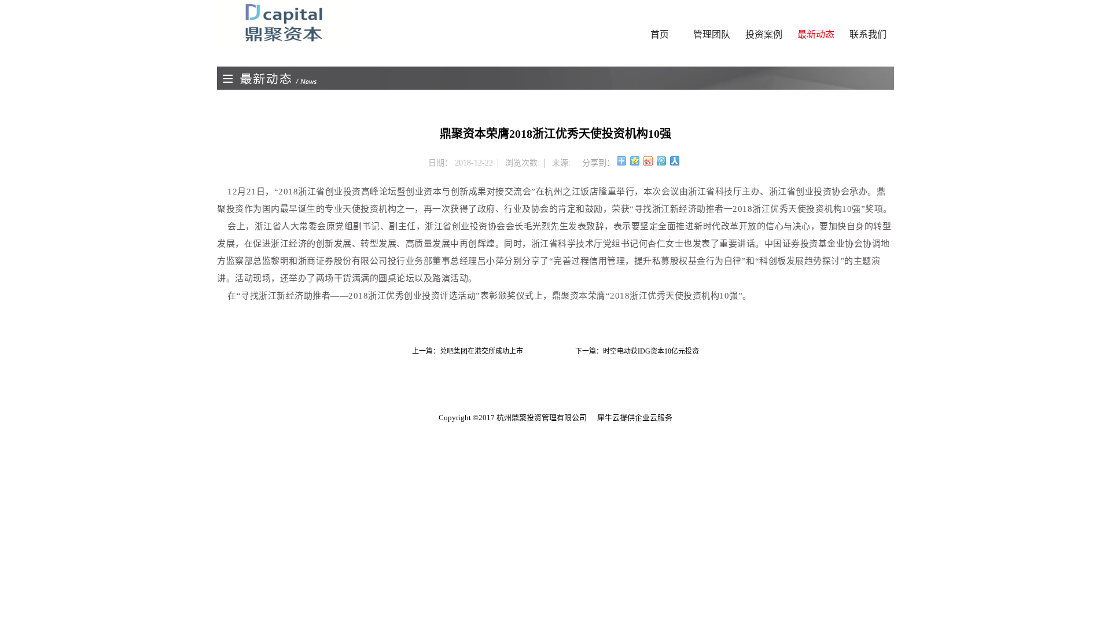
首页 (659, 34)
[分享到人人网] (675, 161)
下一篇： (637, 351)
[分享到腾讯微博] (662, 161)
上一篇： (467, 351)
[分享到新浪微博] (648, 161)
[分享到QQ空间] (635, 161)
